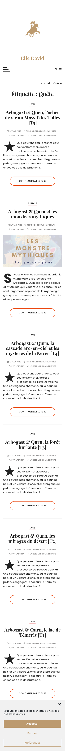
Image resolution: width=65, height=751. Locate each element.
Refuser (32, 733)
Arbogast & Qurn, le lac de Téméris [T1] (32, 632)
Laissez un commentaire (43, 136)
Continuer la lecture (32, 181)
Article (32, 203)
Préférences (32, 742)
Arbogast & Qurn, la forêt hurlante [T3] (32, 444)
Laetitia (20, 136)
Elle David (32, 58)
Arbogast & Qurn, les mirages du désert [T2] (32, 538)
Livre (32, 104)
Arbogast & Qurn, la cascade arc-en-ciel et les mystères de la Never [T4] (32, 348)
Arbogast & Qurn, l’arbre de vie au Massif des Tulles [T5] (32, 117)
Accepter (32, 724)
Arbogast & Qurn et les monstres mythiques (32, 214)
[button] (59, 704)
